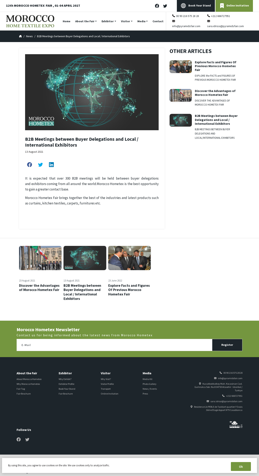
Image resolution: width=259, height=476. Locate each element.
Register (227, 345)
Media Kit (147, 379)
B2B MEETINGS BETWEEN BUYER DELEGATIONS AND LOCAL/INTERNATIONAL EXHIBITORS (215, 134)
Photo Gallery (149, 383)
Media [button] (141, 21)
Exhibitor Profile (66, 383)
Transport (106, 388)
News (29, 36)
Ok (241, 466)
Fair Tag (21, 388)
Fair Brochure (24, 393)
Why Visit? (106, 379)
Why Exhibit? (65, 379)
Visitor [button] (125, 21)
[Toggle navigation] (256, 21)
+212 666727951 (220, 16)
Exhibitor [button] (108, 21)
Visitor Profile (107, 383)
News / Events (150, 388)
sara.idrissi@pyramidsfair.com (225, 26)
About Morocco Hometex (29, 379)
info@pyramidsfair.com (186, 26)
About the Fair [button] (84, 21)
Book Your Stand (199, 5)
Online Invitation (237, 5)
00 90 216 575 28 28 (187, 16)
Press (145, 393)
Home (66, 21)
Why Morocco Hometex (28, 383)
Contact (158, 21)
